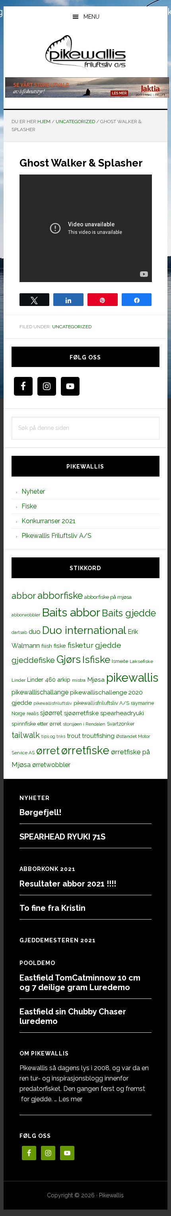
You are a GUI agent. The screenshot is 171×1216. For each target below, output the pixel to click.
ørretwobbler (51, 765)
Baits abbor (71, 612)
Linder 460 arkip (48, 679)
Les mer (70, 1099)
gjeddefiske (33, 660)
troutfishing (98, 735)
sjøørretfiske (81, 713)
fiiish (46, 646)
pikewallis (132, 677)
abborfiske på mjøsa (108, 597)
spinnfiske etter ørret (36, 723)
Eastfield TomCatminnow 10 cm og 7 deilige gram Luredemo (79, 982)
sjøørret (51, 713)
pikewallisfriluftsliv (52, 703)
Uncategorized (71, 326)
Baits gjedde (129, 613)
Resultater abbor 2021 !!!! (67, 883)
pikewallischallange (40, 692)
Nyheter (33, 491)
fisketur (80, 645)
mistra (79, 680)
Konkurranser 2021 (48, 521)
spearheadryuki (122, 713)
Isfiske (96, 659)
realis (33, 713)
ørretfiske (85, 750)
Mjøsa (96, 679)
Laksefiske (141, 661)
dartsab (19, 632)
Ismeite (120, 661)
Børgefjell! (40, 812)
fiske (60, 646)
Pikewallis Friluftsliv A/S (56, 535)
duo (35, 631)
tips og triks (53, 736)
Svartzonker (120, 724)
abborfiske (60, 595)
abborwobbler (26, 615)
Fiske (29, 506)
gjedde (108, 645)
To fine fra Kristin (52, 908)
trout (73, 735)
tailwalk (26, 735)
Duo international (84, 630)
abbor (24, 595)
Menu (91, 17)
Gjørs (68, 659)
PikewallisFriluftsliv (86, 53)
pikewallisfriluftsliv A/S (101, 703)
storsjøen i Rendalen (84, 724)
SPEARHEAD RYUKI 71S (62, 836)
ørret (48, 751)
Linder (18, 680)
